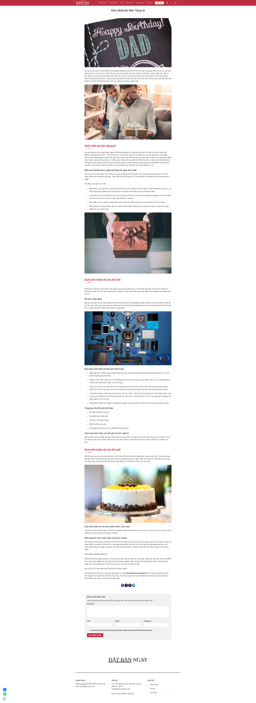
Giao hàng (139, 3)
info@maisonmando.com (121, 689)
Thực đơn (129, 3)
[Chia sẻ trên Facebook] (122, 585)
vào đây (83, 684)
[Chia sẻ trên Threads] (130, 585)
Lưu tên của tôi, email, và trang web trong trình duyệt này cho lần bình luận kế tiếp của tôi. (121, 630)
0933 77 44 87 (117, 686)
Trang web (147, 621)
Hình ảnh (149, 3)
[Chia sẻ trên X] (126, 585)
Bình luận (91, 604)
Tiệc (121, 3)
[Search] (167, 3)
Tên (89, 621)
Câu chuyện (113, 3)
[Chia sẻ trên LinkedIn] (133, 585)
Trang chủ (102, 3)
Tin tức (152, 689)
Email (117, 621)
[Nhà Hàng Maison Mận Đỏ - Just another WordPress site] (83, 3)
